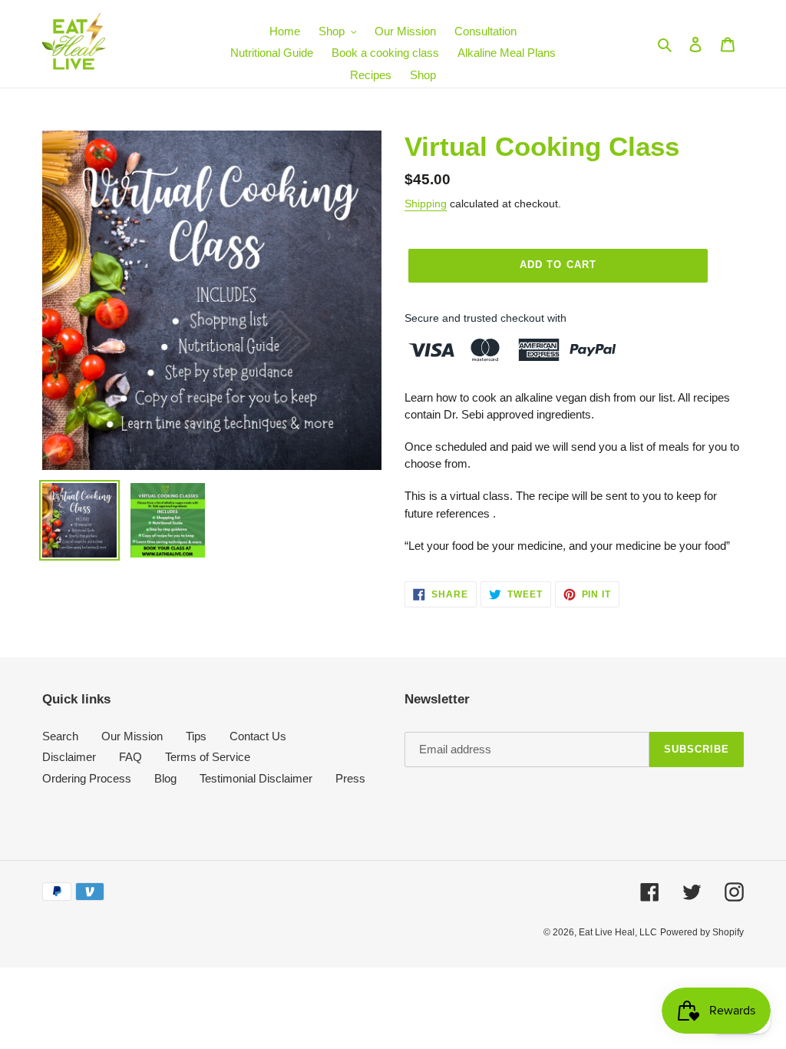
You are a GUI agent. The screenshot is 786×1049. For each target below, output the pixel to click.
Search (60, 736)
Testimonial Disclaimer (256, 778)
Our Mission (132, 736)
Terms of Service (207, 756)
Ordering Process (86, 778)
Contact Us (258, 736)
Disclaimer (69, 756)
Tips (196, 736)
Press (350, 778)
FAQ (130, 756)
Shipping (426, 203)
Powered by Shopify (702, 932)
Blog (165, 778)
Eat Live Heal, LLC (618, 932)
